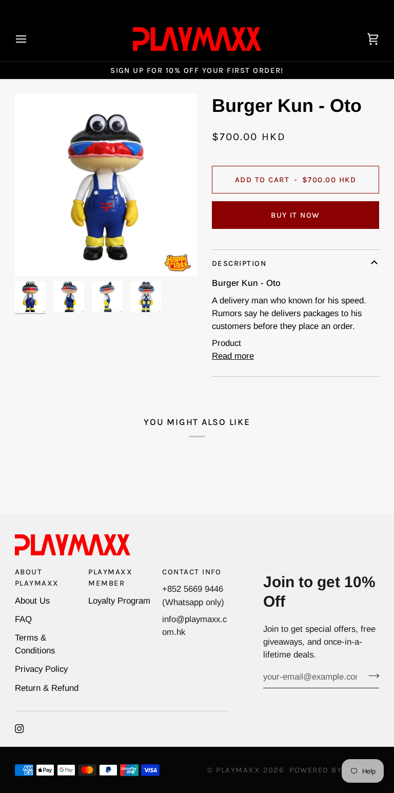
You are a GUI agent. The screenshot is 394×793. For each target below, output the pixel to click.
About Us (32, 601)
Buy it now (295, 215)
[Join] (370, 675)
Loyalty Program (119, 601)
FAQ (23, 619)
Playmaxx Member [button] (110, 577)
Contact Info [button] (192, 571)
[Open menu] (30, 39)
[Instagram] (19, 728)
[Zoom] (106, 185)
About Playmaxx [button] (37, 577)
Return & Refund (46, 688)
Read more (233, 356)
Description (239, 263)
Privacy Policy (41, 669)
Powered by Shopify (334, 770)
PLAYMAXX (238, 770)
